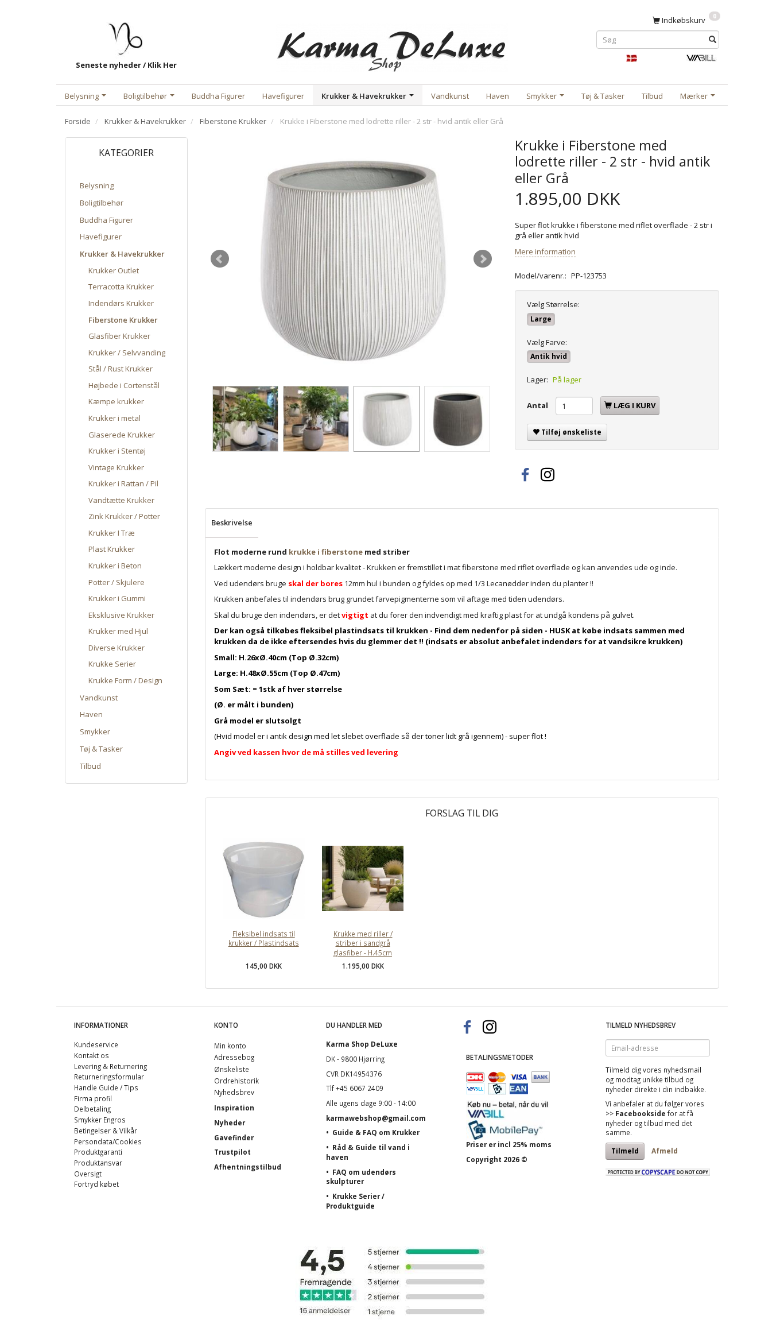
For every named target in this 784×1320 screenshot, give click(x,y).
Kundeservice (96, 1044)
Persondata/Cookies (108, 1141)
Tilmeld (625, 1151)
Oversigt (88, 1173)
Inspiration (234, 1107)
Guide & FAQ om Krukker (376, 1132)
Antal (538, 405)
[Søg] (712, 39)
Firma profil (93, 1098)
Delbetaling (92, 1108)
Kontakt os (91, 1055)
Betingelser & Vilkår (105, 1130)
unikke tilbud (663, 1079)
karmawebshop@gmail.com (376, 1117)
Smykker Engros (100, 1119)
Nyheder (229, 1122)
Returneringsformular (109, 1076)
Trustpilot (232, 1151)
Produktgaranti (98, 1151)
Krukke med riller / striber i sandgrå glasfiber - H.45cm (363, 943)
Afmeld (664, 1151)
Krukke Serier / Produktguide (355, 1200)
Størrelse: (553, 304)
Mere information (545, 251)
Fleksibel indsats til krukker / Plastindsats (263, 938)
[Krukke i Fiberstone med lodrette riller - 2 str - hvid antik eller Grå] (351, 259)
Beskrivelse (232, 522)
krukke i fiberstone (326, 552)
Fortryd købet (96, 1184)
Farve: (547, 342)
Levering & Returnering (110, 1066)
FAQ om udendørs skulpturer (361, 1176)
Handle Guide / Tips (106, 1087)
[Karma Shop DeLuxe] (392, 45)
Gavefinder (234, 1137)
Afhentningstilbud (247, 1166)
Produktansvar (98, 1162)
